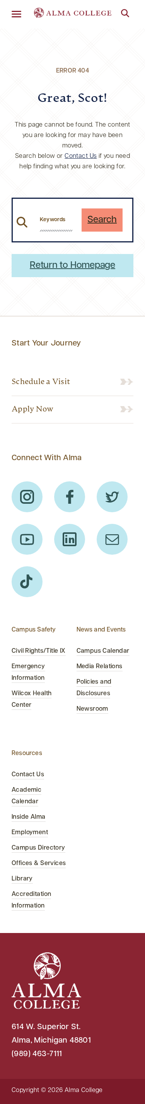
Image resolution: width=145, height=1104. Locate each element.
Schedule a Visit (41, 382)
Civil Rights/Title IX (39, 651)
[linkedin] (69, 539)
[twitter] (112, 496)
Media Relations (100, 667)
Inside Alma (29, 817)
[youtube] (27, 539)
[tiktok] (27, 581)
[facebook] (69, 496)
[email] (112, 539)
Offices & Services (39, 863)
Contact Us (81, 156)
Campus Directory (38, 848)
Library (22, 879)
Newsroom (92, 709)
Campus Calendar (103, 651)
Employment (30, 833)
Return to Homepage (72, 265)
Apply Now (32, 409)
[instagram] (27, 496)
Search (102, 220)
